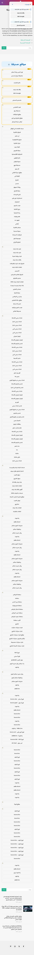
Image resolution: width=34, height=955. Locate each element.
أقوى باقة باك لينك (17, 489)
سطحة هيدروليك (17, 605)
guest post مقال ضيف (17, 471)
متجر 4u (17, 376)
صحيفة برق (17, 111)
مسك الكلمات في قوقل (17, 128)
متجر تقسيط (17, 358)
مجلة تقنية (17, 293)
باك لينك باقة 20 (17, 482)
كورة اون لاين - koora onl (17, 732)
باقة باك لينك (17, 89)
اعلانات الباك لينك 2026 (17, 282)
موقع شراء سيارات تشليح (17, 635)
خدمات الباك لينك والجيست (17, 467)
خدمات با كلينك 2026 (17, 493)
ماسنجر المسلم (17, 100)
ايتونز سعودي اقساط (17, 340)
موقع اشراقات (17, 114)
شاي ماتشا (17, 457)
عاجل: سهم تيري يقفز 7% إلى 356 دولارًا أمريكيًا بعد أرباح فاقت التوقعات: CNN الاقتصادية (12, 908)
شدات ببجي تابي (17, 329)
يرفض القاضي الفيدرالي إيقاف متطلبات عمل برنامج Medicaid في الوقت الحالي (13, 918)
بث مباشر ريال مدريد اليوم (17, 663)
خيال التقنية (17, 143)
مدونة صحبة (17, 231)
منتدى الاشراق (17, 278)
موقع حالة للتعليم (17, 300)
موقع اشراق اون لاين (17, 118)
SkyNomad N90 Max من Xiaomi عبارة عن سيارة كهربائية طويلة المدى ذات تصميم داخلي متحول (12, 928)
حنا (17, 450)
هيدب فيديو (17, 205)
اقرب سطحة (17, 620)
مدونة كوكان (17, 161)
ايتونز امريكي (17, 336)
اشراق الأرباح (17, 242)
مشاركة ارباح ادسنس (17, 76)
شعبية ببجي (17, 420)
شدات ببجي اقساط (17, 318)
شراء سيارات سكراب (17, 627)
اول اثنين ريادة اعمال (17, 72)
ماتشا (17, 453)
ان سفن (17, 136)
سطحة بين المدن (17, 602)
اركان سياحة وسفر (17, 121)
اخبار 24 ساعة (17, 304)
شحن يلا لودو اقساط (17, 343)
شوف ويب (17, 147)
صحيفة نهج (17, 165)
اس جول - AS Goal (17, 743)
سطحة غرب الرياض (17, 613)
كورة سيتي (17, 656)
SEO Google (17, 93)
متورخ (17, 180)
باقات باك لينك (17, 260)
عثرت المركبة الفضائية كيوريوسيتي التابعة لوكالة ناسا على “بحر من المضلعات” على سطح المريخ (12, 898)
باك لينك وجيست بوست (17, 285)
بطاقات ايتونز (17, 424)
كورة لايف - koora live (17, 840)
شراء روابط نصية (17, 256)
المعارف (17, 202)
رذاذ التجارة (17, 213)
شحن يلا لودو (17, 413)
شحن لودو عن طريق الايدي (17, 417)
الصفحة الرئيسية (25, 43)
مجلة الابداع (17, 191)
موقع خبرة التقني (17, 172)
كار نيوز (17, 169)
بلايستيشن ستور (17, 428)
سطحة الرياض (17, 594)
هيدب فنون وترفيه (17, 307)
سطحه (17, 598)
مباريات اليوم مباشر (17, 525)
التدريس (17, 271)
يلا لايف (17, 667)
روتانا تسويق (17, 187)
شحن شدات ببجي (17, 406)
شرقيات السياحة (17, 235)
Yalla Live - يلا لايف (17, 728)
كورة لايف (17, 757)
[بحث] (2, 2)
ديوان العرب (17, 500)
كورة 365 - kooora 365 (17, 739)
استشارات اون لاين (17, 198)
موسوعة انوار (17, 238)
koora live (17, 713)
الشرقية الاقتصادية (17, 154)
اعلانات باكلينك (17, 511)
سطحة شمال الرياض (17, 609)
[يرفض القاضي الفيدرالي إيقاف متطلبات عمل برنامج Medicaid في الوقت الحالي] (27, 918)
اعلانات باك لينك (17, 508)
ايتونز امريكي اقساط (17, 395)
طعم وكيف (17, 216)
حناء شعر (17, 446)
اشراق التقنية (17, 132)
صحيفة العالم (17, 311)
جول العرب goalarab (17, 660)
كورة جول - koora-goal (17, 702)
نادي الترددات (17, 194)
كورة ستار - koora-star (17, 699)
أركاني (17, 224)
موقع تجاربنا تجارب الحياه (17, 497)
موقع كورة (17, 804)
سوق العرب (17, 475)
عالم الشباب (17, 82)
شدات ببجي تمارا (17, 321)
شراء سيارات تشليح (17, 631)
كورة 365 (17, 652)
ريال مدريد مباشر (17, 533)
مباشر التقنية (17, 227)
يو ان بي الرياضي (17, 296)
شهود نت (17, 220)
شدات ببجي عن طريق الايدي (17, 380)
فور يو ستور (17, 373)
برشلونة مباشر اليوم (17, 677)
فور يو (17, 402)
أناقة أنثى (17, 176)
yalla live (17, 688)
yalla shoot (17, 522)
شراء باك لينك (17, 249)
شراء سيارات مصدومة (17, 642)
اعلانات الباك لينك (17, 267)
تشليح (17, 624)
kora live (17, 753)
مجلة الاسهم (17, 150)
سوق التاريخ (17, 478)
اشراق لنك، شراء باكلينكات (17, 263)
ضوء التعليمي (17, 107)
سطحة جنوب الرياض (17, 616)
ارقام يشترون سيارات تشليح (17, 638)
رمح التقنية (17, 209)
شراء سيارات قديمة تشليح (17, 646)
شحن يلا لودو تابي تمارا (17, 387)
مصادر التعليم (17, 289)
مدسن (17, 183)
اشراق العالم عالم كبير (17, 274)
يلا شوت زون (17, 872)
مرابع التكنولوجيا (17, 139)
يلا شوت (17, 518)
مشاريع (17, 504)
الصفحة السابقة (25, 40)
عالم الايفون (17, 158)
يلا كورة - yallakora (17, 735)
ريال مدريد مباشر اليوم (17, 674)
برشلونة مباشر (17, 529)
